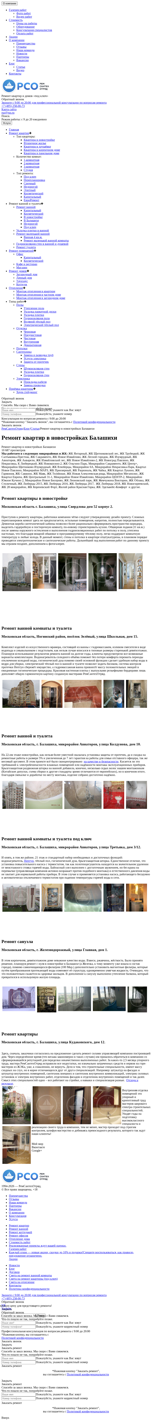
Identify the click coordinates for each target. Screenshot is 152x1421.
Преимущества (25, 43)
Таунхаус (22, 281)
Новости (21, 53)
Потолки (21, 348)
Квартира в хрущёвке (37, 146)
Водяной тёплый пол (37, 321)
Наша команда (25, 50)
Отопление (16, 288)
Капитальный (32, 196)
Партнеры (22, 56)
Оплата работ (24, 33)
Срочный (30, 183)
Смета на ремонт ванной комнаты (30, 1275)
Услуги (7, 123)
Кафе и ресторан (26, 264)
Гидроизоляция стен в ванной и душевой (42, 243)
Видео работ (24, 16)
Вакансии (22, 60)
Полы (20, 304)
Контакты (15, 73)
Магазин (21, 267)
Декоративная (32, 345)
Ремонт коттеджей (20, 1232)
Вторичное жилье (35, 143)
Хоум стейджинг (26, 392)
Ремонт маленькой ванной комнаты (46, 240)
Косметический (33, 193)
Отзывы (21, 46)
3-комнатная (31, 166)
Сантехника (24, 351)
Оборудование (25, 26)
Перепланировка (34, 180)
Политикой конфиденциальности (94, 421)
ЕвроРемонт (31, 200)
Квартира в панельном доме (41, 153)
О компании (9, 3)
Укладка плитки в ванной (32, 230)
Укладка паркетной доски (40, 311)
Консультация (17, 1215)
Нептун (29, 860)
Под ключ (30, 176)
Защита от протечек (36, 361)
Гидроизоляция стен (36, 375)
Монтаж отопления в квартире (35, 291)
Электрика (23, 378)
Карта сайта (8, 109)
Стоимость (16, 20)
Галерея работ (18, 10)
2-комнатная (31, 163)
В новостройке (33, 217)
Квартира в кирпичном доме (42, 149)
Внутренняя (31, 341)
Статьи (20, 66)
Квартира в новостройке (39, 139)
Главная (14, 129)
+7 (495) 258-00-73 (54, 104)
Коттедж (21, 284)
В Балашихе (31, 220)
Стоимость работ (19, 1242)
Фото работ (23, 13)
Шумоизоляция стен (36, 368)
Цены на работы (26, 23)
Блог (12, 63)
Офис (19, 254)
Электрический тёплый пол (41, 325)
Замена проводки (35, 385)
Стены (20, 365)
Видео (20, 70)
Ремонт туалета (26, 247)
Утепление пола (34, 308)
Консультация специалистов (34, 30)
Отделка (21, 328)
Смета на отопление (21, 1282)
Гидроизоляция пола (37, 318)
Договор (14, 1272)
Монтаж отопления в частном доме (38, 294)
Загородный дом (26, 274)
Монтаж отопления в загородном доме (40, 298)
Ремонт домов (18, 271)
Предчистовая (33, 335)
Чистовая (29, 338)
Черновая (30, 331)
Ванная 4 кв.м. (33, 237)
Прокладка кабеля (35, 381)
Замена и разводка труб (38, 355)
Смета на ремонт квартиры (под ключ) (33, 1278)
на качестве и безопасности (101, 761)
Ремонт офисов (18, 1235)
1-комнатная (31, 160)
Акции (13, 36)
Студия (28, 170)
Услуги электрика (35, 358)
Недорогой (31, 186)
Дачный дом (24, 277)
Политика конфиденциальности (29, 1288)
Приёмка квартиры (21, 388)
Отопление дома (19, 1239)
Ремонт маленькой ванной (33, 233)
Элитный (30, 190)
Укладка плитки (34, 315)
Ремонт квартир (19, 133)
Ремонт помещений (21, 250)
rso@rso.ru (7, 112)
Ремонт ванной (26, 207)
